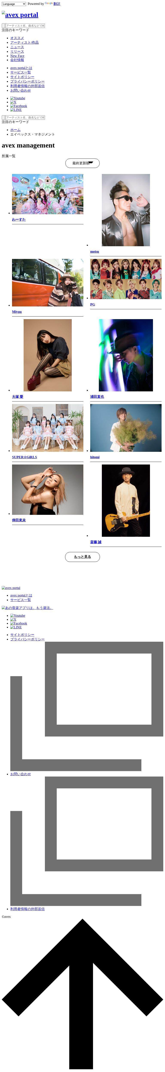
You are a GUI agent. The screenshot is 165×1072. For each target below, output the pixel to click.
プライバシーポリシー (27, 81)
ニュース (17, 47)
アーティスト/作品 (24, 42)
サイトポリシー (22, 77)
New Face (17, 56)
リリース (17, 51)
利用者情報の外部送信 (27, 86)
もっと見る (82, 556)
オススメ (17, 38)
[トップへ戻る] (82, 1068)
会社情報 (17, 60)
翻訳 (56, 4)
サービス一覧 (20, 72)
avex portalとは (21, 68)
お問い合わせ (20, 90)
